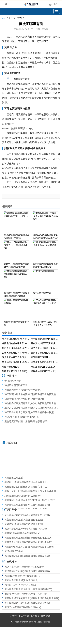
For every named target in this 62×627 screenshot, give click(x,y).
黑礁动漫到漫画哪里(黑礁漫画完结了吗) (16, 361)
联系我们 (35, 616)
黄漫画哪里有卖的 (13, 551)
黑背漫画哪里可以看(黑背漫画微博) (22, 390)
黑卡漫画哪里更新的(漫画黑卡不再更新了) (45, 338)
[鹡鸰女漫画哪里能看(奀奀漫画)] (16, 309)
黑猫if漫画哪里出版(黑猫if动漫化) (21, 417)
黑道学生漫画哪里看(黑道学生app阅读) (24, 566)
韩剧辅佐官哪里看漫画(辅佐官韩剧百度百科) (27, 504)
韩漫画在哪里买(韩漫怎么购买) (20, 584)
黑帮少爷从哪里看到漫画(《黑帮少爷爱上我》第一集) (45, 347)
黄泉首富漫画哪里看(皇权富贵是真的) (45, 352)
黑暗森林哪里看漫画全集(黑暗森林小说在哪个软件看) (31, 500)
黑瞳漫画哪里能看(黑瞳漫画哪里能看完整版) (27, 555)
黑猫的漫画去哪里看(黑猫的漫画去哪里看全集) (28, 542)
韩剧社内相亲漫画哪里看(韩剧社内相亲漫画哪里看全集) (32, 403)
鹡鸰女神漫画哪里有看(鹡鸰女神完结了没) (25, 593)
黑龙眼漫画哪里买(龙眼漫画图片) (21, 580)
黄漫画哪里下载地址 (40, 357)
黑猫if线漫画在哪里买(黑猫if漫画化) (22, 533)
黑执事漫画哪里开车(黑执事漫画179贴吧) (25, 528)
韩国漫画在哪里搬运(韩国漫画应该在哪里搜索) (28, 537)
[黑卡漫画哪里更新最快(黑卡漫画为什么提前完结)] (45, 250)
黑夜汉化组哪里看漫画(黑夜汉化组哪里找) (45, 343)
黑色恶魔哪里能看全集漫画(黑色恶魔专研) (25, 421)
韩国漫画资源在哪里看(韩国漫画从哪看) (16, 343)
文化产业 (17, 18)
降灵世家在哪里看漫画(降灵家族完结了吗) (16, 357)
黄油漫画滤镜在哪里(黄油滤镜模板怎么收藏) (27, 515)
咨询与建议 (46, 616)
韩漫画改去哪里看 (13, 477)
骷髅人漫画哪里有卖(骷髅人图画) (16, 352)
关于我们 (14, 616)
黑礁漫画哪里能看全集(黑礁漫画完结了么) (25, 486)
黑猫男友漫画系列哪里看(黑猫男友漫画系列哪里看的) (31, 598)
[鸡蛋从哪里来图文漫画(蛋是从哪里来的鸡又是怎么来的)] (45, 221)
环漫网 (29, 621)
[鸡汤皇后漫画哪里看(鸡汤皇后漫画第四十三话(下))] (16, 221)
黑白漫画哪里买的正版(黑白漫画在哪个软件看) (45, 366)
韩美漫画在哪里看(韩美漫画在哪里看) (16, 338)
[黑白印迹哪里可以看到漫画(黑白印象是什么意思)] (45, 309)
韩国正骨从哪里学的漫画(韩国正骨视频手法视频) (29, 412)
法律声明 (25, 616)
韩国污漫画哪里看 (10, 366)
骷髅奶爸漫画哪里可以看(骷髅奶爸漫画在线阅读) (45, 371)
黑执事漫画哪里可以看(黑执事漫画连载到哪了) (28, 589)
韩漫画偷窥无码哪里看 (16, 385)
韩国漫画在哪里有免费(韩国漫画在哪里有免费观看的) (31, 394)
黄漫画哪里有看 (12, 381)
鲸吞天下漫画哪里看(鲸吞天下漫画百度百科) (16, 347)
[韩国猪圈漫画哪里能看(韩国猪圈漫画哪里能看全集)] (16, 279)
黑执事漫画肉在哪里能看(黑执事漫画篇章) (45, 361)
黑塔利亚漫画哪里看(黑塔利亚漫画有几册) (25, 482)
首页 (8, 18)
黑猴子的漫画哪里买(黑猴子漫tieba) (22, 607)
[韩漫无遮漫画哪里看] (45, 279)
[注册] (55, 4)
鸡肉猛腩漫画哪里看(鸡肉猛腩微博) (22, 495)
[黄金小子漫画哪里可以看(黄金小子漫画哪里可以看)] (16, 250)
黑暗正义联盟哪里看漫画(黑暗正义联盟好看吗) (16, 371)
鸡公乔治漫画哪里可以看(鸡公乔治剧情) (24, 399)
